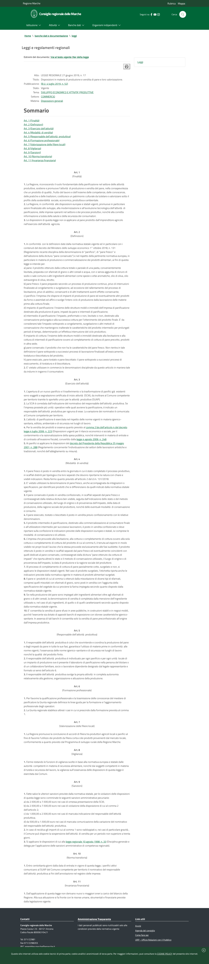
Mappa (181, 3)
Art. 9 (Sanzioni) (32, 152)
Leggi (140, 62)
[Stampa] (126, 66)
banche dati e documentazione (51, 36)
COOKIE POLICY (164, 953)
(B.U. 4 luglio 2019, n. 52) (54, 84)
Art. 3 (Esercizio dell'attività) (39, 128)
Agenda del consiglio (145, 930)
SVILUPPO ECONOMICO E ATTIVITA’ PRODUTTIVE (67, 92)
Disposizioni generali (52, 101)
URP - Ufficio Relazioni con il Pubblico (153, 940)
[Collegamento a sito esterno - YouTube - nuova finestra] (155, 14)
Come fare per (142, 935)
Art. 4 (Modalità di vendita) (38, 132)
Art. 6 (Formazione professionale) (41, 140)
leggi (74, 36)
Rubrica (171, 3)
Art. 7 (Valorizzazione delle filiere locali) (44, 144)
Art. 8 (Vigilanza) (32, 148)
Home (27, 36)
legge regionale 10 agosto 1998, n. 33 (86, 842)
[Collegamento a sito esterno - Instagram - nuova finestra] (158, 14)
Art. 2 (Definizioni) (33, 124)
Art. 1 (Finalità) (31, 120)
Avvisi (138, 926)
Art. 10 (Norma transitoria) (38, 156)
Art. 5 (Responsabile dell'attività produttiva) (47, 136)
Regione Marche (31, 3)
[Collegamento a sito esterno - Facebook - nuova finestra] (151, 14)
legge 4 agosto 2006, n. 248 (91, 439)
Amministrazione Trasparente (94, 919)
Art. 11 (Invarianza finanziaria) (40, 160)
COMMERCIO (48, 97)
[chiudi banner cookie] (204, 950)
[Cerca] (182, 14)
